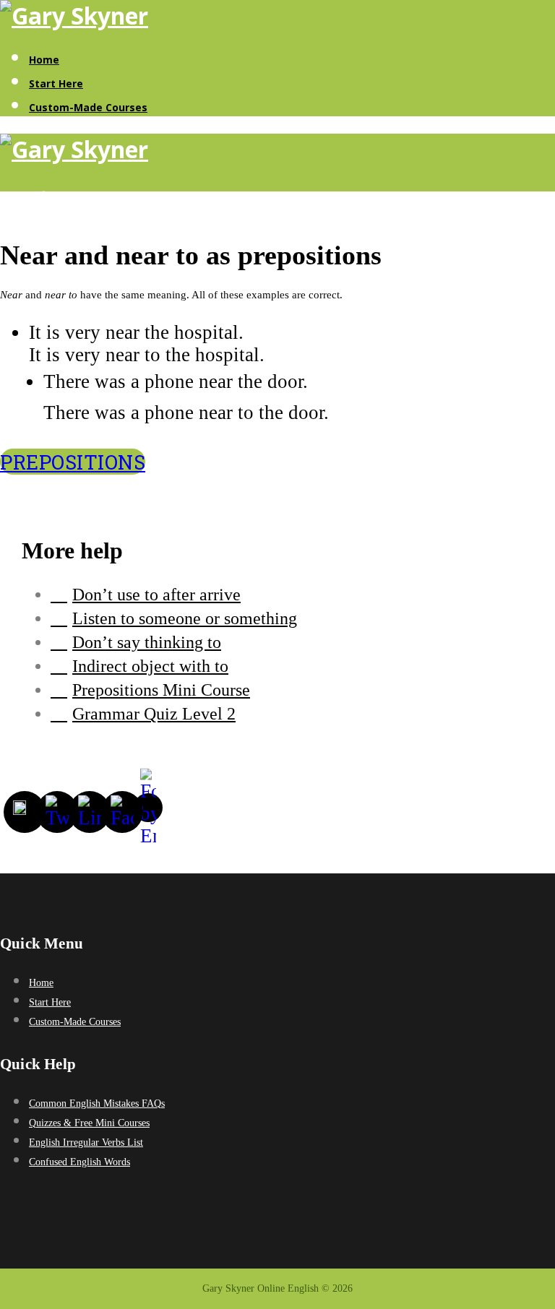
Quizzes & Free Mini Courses (89, 1123)
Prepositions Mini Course (161, 690)
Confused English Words (79, 1162)
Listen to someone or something (184, 618)
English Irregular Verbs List (86, 1142)
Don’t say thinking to (146, 642)
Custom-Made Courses (88, 107)
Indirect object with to (150, 666)
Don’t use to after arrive (156, 594)
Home (44, 59)
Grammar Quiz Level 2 (154, 713)
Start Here (56, 83)
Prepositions (72, 462)
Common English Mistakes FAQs (97, 1103)
